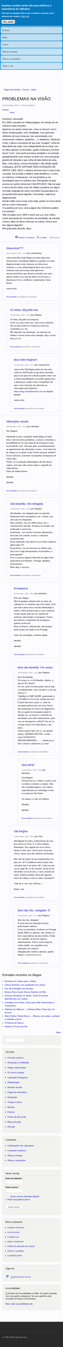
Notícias (11, 1107)
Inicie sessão (11, 296)
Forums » (26, 89)
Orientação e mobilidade (18, 1062)
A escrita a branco (15, 1058)
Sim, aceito (8, 22)
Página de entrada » (13, 89)
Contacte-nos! (13, 1237)
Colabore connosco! (15, 1228)
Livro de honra (13, 1232)
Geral (33, 89)
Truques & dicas (14, 1102)
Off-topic (11, 1127)
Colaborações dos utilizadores (20, 1146)
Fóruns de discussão (16, 1117)
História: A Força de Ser (16, 1026)
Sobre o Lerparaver (15, 1241)
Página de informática (17, 1092)
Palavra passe (12, 1187)
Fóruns (5, 44)
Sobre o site (7, 65)
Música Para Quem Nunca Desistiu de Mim (25, 992)
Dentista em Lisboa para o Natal (20, 981)
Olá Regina (21, 831)
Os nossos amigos (15, 1072)
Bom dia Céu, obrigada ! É (34, 910)
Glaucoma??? (14, 248)
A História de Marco (14, 1023)
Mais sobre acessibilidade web (19, 1304)
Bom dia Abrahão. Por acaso (35, 667)
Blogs (4, 37)
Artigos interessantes (16, 1067)
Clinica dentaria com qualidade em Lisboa (25, 985)
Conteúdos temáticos (16, 1150)
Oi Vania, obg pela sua (24, 309)
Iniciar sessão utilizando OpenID (24, 1196)
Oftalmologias (13, 1082)
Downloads (12, 1097)
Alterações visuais (17, 421)
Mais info (25, 16)
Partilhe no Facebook (26, 237)
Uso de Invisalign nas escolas (19, 988)
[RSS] (21, 1276)
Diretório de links (14, 1087)
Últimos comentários (11, 58)
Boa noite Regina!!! (25, 359)
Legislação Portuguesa (17, 1077)
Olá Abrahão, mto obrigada (26, 503)
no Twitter (43, 237)
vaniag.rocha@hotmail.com (30, 391)
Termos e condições (15, 1251)
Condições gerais (14, 1255)
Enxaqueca (21, 588)
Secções (10, 1052)
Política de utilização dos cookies (21, 1246)
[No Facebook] (7, 1275)
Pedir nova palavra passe (18, 1199)
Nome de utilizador (14, 1178)
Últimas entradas (9, 51)
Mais (58, 1032)
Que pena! (28, 764)
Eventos (6, 30)
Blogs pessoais (14, 1122)
